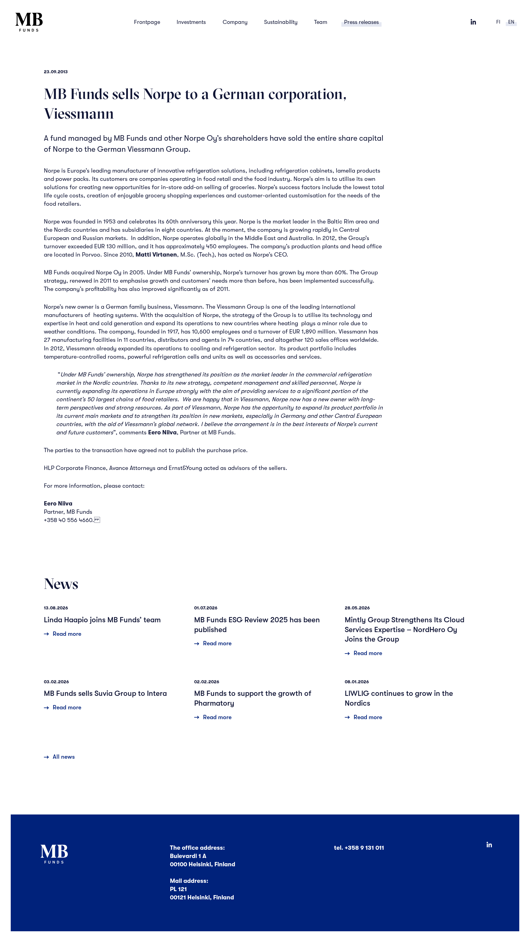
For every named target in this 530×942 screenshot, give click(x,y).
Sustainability (281, 22)
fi (498, 22)
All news (64, 756)
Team (320, 22)
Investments (191, 22)
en (511, 22)
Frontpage (147, 22)
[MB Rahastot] (29, 22)
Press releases (361, 22)
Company (235, 22)
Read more (67, 634)
